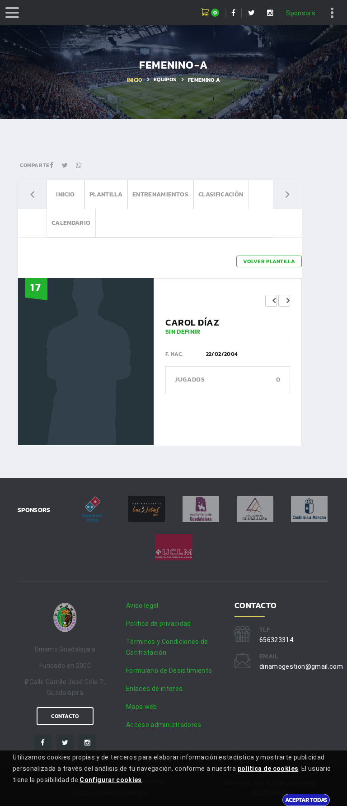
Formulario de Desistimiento (169, 670)
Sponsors (300, 13)
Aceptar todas (306, 799)
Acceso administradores (164, 724)
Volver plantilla (269, 261)
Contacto (65, 716)
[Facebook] (43, 742)
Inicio (134, 80)
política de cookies (268, 768)
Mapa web (141, 706)
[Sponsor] (92, 509)
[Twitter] (65, 742)
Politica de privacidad (158, 623)
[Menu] (12, 12)
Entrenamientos (160, 194)
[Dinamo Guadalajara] (65, 618)
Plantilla (105, 194)
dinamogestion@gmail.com (301, 666)
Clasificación (221, 194)
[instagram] (87, 742)
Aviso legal (142, 605)
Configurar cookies (110, 779)
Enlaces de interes (154, 688)
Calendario (71, 223)
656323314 (276, 639)
